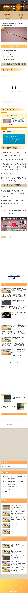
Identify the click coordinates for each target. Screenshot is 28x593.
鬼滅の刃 (10, 240)
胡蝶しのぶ (4, 240)
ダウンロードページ (7, 588)
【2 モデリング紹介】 (8, 59)
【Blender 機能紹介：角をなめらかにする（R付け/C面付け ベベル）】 (13, 491)
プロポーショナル (5, 238)
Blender (3, 237)
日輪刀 (22, 238)
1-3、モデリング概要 (9, 56)
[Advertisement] (14, 259)
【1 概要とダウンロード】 (9, 50)
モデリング (13, 238)
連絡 (20, 588)
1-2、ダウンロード (8, 54)
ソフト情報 (20, 587)
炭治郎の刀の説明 (7, 174)
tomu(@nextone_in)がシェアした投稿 (14, 105)
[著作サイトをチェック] (14, 277)
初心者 (18, 238)
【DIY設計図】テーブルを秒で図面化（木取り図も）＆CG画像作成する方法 (13, 477)
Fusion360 (7, 585)
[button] (25, 467)
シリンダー (21, 237)
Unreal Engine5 (7, 587)
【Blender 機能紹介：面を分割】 (10, 495)
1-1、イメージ (7, 52)
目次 (12, 46)
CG (12, 237)
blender (9, 237)
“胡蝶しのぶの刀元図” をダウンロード (14, 138)
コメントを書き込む (14, 419)
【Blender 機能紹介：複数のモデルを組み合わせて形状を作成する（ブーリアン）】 (13, 485)
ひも (16, 237)
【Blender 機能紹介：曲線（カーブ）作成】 (13, 481)
